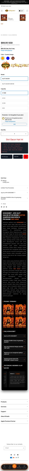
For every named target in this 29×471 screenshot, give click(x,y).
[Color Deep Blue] (8, 58)
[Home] (10, 10)
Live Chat (24, 467)
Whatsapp (19, 467)
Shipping (8, 44)
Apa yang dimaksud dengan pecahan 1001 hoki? (13, 347)
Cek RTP (26, 157)
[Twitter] (4, 207)
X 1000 (4, 93)
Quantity (3, 130)
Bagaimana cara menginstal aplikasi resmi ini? (13, 353)
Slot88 (24, 234)
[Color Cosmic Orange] (2, 58)
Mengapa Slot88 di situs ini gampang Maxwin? (13, 341)
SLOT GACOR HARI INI (8, 84)
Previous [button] (1, 2)
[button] (2, 11)
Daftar (14, 466)
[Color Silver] (13, 58)
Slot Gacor (17, 268)
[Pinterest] (7, 207)
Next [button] (27, 2)
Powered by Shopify (19, 463)
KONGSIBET (20, 222)
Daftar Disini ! (14, 3)
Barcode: (10, 34)
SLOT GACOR (6, 78)
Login (9, 467)
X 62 (3, 108)
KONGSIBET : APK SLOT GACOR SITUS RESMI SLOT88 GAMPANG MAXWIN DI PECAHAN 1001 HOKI (14, 2)
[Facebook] (2, 207)
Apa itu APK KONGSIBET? (10, 336)
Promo (4, 467)
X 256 (3, 103)
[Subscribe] (23, 448)
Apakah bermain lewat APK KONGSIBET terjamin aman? (11, 359)
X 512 (3, 98)
